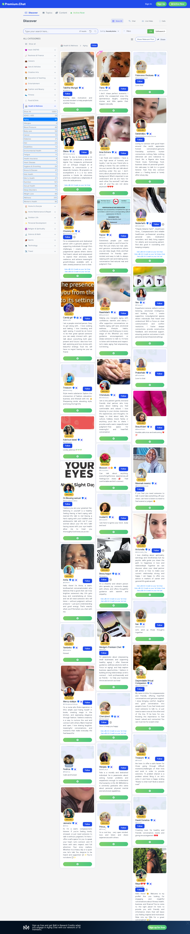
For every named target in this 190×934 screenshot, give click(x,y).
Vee (137, 302)
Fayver (102, 235)
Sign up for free (157, 927)
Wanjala (103, 767)
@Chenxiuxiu (104, 398)
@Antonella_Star (141, 552)
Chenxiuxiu (104, 395)
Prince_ (103, 827)
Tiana (102, 88)
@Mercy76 (67, 320)
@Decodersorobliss (70, 501)
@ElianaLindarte (69, 154)
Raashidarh (104, 312)
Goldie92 (103, 517)
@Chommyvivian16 (70, 234)
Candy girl (68, 317)
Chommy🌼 (69, 231)
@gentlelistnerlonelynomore (145, 136)
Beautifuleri (141, 427)
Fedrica (67, 769)
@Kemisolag (67, 390)
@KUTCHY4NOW (141, 686)
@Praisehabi (139, 375)
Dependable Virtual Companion (144, 682)
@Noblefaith (139, 226)
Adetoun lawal (70, 440)
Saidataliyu (140, 134)
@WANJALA (103, 769)
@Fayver (102, 237)
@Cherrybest (104, 719)
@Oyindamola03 (141, 78)
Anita (66, 580)
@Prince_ (102, 829)
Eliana (66, 151)
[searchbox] (138, 31)
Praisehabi (140, 373)
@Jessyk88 (139, 886)
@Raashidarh (104, 315)
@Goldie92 (103, 520)
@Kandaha (67, 650)
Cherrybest (105, 716)
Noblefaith (140, 223)
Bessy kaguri (105, 573)
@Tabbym (66, 90)
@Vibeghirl (103, 576)
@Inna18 (102, 155)
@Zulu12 (138, 823)
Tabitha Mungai (70, 88)
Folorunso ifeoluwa (144, 75)
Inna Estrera (105, 152)
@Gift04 (66, 582)
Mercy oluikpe (70, 701)
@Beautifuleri (140, 429)
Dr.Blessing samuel (72, 498)
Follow (94, 45)
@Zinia (65, 826)
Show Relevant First (145, 39)
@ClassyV (139, 305)
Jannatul (67, 823)
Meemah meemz (143, 483)
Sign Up (161, 4)
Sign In (148, 4)
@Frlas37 (138, 760)
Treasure (67, 388)
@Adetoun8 (67, 442)
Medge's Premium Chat (110, 647)
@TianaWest (103, 90)
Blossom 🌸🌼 (106, 468)
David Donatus (142, 820)
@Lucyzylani (103, 470)
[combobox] (134, 31)
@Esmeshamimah (141, 486)
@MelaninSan (140, 627)
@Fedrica (66, 772)
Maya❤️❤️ (140, 883)
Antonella (140, 549)
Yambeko (67, 647)
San (137, 624)
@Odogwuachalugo (70, 704)
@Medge (102, 650)
